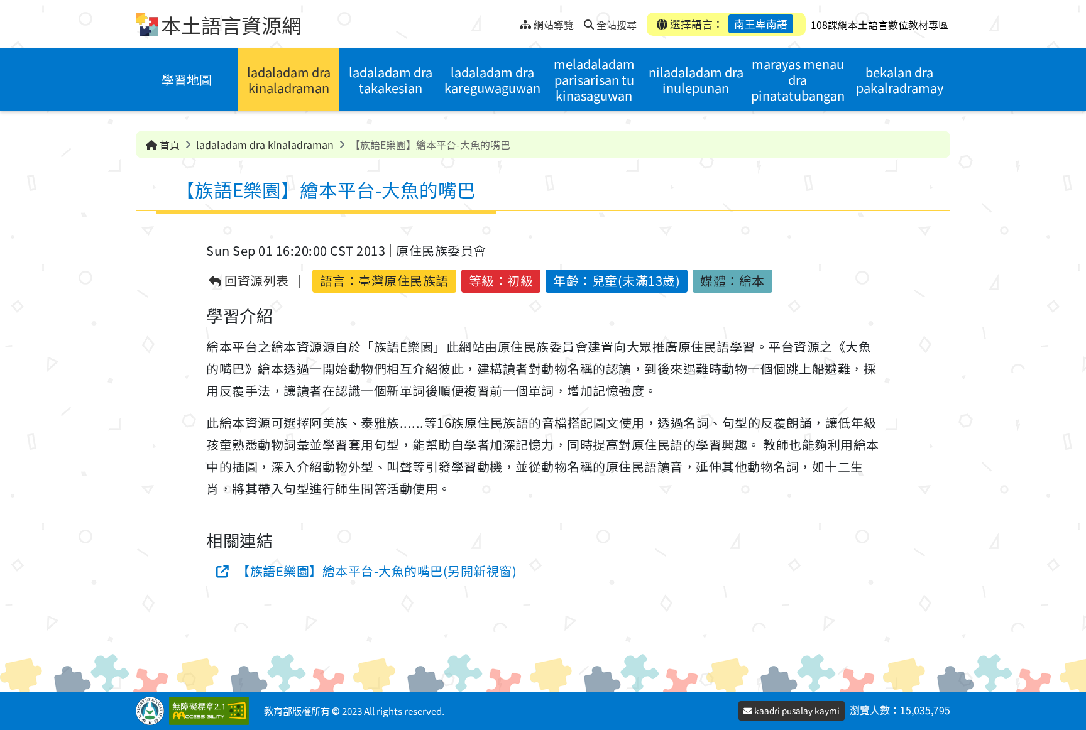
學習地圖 (187, 79)
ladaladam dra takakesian (390, 80)
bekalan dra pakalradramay (899, 80)
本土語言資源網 (231, 24)
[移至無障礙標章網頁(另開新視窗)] (211, 711)
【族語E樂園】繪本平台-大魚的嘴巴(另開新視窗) (377, 571)
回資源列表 (255, 281)
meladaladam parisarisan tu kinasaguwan (594, 79)
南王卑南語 (760, 23)
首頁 (168, 144)
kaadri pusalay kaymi (796, 710)
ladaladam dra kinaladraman (289, 80)
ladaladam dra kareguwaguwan (492, 80)
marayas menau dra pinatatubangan (798, 79)
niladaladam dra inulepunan (696, 80)
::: (510, 21)
